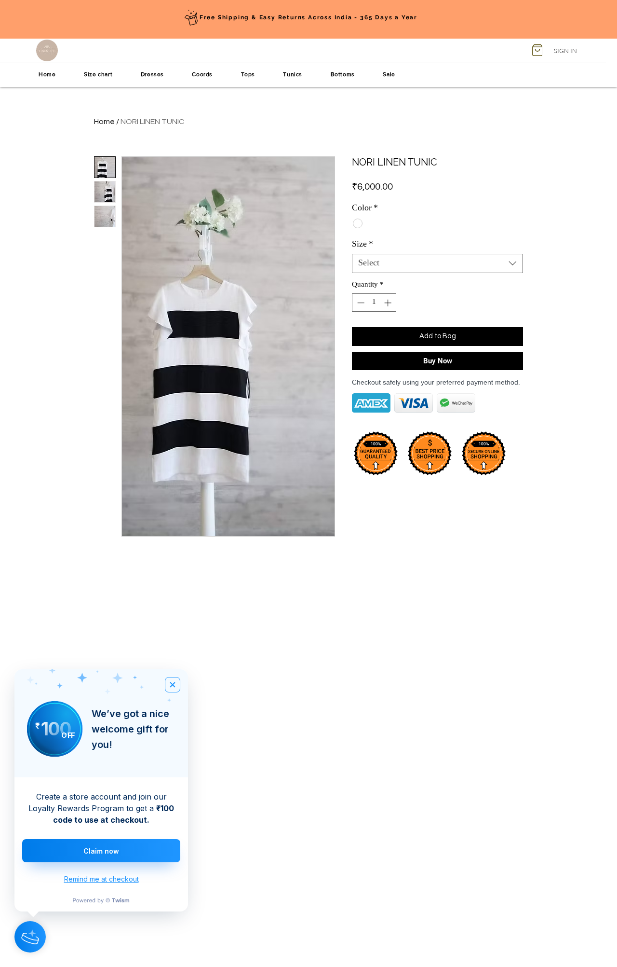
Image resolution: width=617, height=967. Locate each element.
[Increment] (388, 303)
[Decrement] (359, 303)
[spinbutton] (374, 303)
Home (104, 121)
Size (362, 244)
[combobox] (437, 263)
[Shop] (537, 50)
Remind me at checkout (101, 879)
